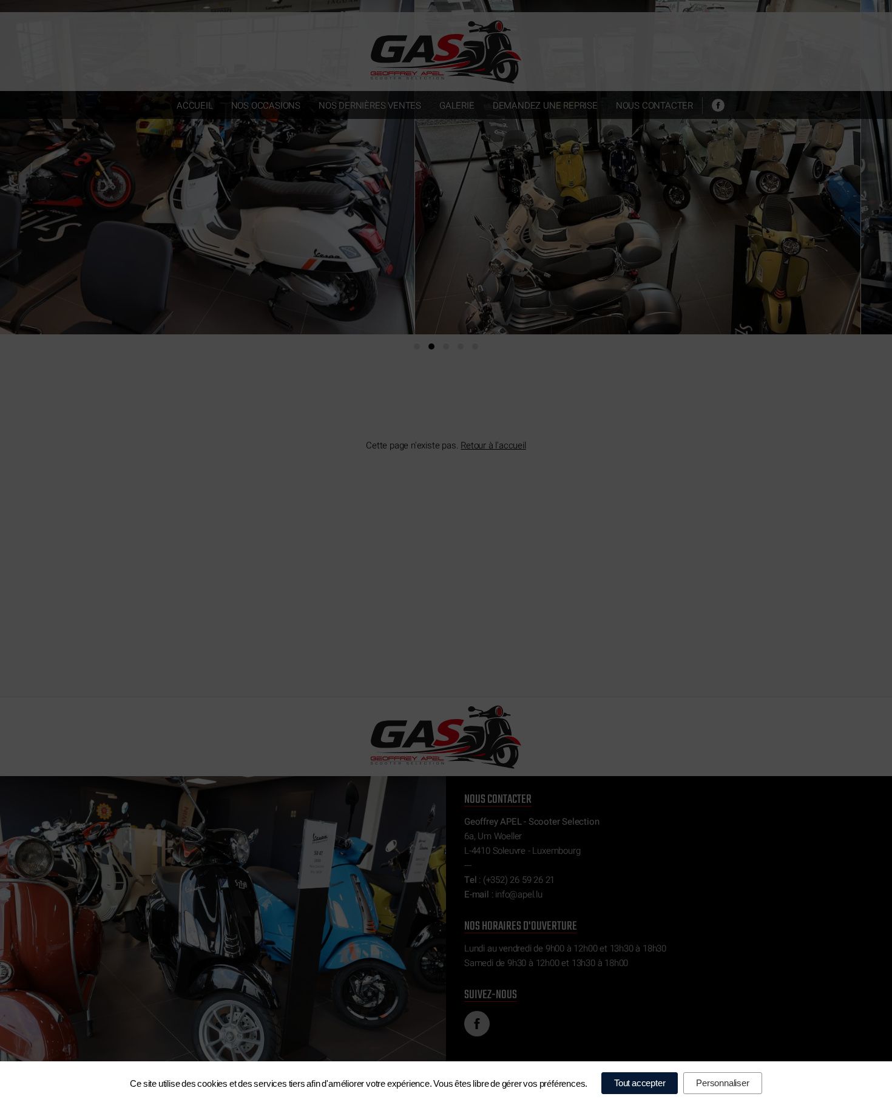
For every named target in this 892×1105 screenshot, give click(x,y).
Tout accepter (639, 1083)
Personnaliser (722, 1083)
